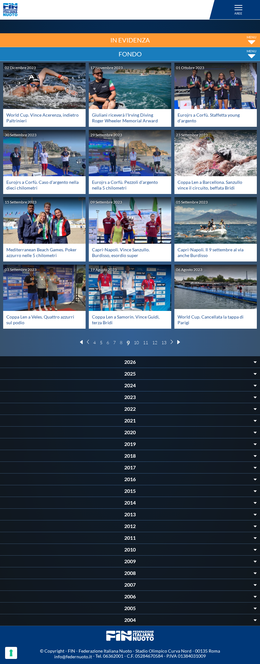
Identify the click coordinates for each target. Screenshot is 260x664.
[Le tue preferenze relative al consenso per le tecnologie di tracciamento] (11, 653)
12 (154, 342)
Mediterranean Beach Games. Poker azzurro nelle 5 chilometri (41, 252)
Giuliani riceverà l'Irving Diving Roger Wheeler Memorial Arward (125, 117)
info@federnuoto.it (73, 656)
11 (145, 342)
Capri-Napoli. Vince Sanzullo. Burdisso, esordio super (121, 252)
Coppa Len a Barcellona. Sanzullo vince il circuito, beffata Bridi (210, 184)
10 (136, 342)
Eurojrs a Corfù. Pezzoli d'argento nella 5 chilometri (125, 184)
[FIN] (110, 9)
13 (163, 342)
